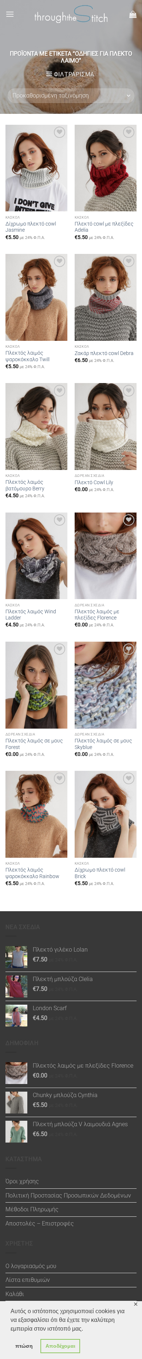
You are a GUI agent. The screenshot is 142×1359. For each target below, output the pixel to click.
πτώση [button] (24, 1346)
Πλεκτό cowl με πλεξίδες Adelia (104, 227)
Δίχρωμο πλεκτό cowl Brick (100, 873)
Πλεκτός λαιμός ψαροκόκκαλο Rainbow (32, 873)
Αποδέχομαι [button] (60, 1346)
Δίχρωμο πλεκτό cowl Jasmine (30, 227)
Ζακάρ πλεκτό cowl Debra (104, 353)
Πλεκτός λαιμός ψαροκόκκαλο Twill (27, 356)
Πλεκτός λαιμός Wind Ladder (30, 615)
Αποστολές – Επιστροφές (39, 1223)
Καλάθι (14, 1294)
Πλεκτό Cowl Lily (94, 482)
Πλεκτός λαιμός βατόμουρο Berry (24, 485)
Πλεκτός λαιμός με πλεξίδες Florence (97, 615)
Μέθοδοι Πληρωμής (32, 1209)
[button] (9, 14)
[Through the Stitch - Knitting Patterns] (71, 14)
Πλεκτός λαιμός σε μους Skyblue (103, 744)
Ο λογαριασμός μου (30, 1266)
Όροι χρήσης (22, 1181)
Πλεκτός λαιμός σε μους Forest (34, 744)
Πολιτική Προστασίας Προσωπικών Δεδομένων (68, 1195)
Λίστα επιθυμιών (27, 1279)
